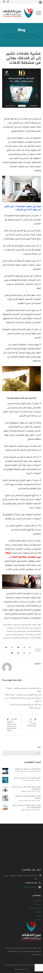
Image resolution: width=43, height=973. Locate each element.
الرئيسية (38, 901)
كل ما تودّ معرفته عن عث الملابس (28, 695)
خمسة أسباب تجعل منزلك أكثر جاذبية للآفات (25, 698)
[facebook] (24, 647)
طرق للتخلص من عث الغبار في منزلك (27, 778)
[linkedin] (6, 647)
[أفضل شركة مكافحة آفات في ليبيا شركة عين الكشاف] (5, 789)
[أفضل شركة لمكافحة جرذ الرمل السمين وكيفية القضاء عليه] (5, 807)
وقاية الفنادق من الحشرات (12, 638)
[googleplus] (30, 647)
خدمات (38, 905)
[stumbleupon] (18, 653)
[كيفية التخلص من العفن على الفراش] (5, 771)
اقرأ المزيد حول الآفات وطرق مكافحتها (21, 398)
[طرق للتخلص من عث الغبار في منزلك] (5, 780)
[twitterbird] (18, 647)
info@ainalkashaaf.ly (30, 887)
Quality (26, 969)
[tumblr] (30, 653)
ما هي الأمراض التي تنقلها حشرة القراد (27, 688)
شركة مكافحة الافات (33, 631)
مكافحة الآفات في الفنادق (32, 638)
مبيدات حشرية (11, 635)
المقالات (38, 912)
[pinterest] (24, 653)
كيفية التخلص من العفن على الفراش (27, 769)
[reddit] (12, 647)
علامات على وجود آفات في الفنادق (29, 635)
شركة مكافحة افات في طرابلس (18, 628)
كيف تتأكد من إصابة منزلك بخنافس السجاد (25, 705)
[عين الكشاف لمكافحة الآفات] (18, 13)
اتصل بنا (38, 920)
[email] (12, 653)
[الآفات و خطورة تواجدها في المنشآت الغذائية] (5, 798)
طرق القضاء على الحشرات (16, 631)
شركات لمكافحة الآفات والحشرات (25, 625)
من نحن (38, 916)
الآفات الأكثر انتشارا (34, 908)
